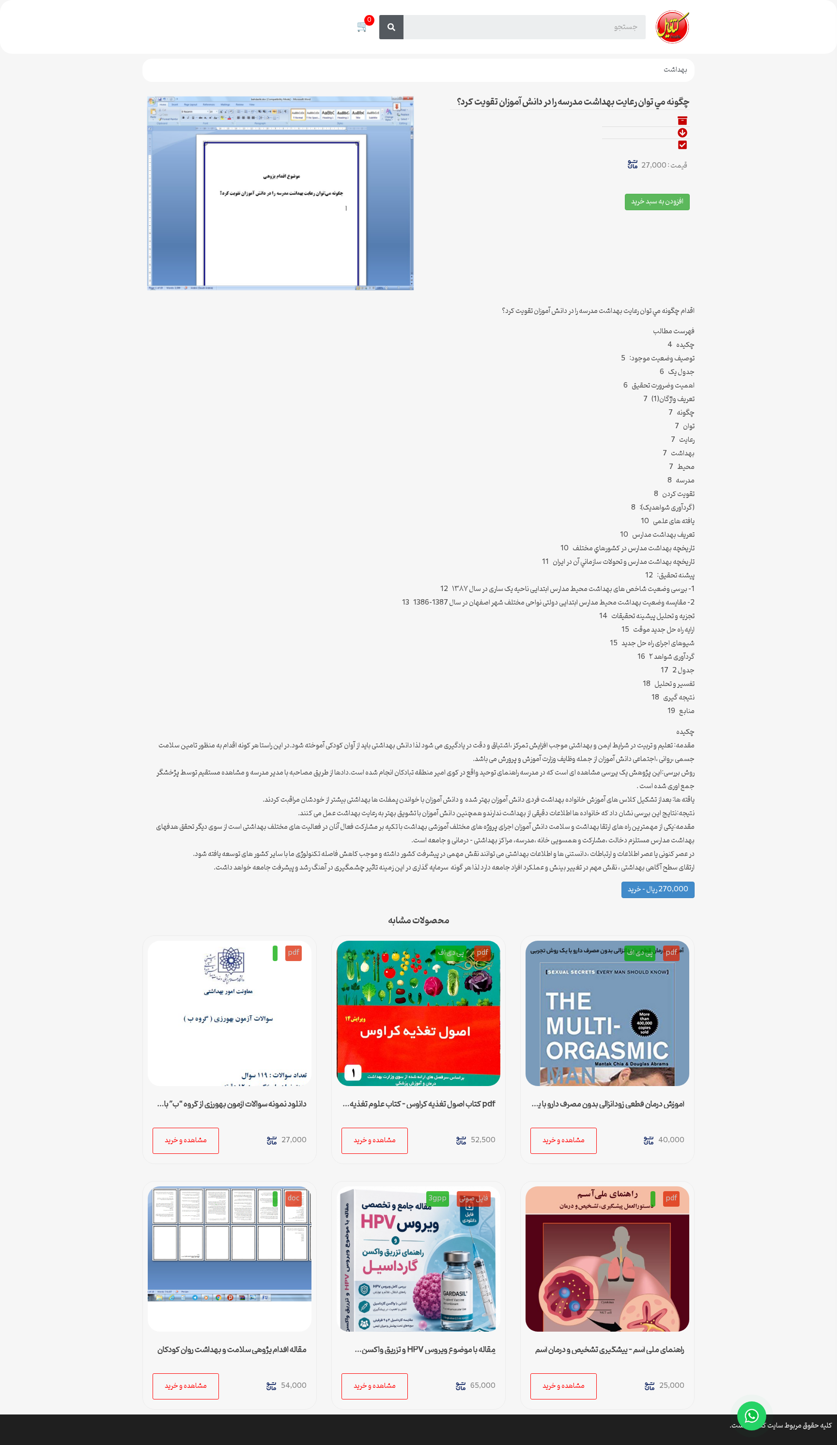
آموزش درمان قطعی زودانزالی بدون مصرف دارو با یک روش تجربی (607, 1108)
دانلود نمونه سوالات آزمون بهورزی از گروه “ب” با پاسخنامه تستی (235, 1108)
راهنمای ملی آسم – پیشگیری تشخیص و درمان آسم (609, 1350)
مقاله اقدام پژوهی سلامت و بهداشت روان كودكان (232, 1350)
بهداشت (675, 70)
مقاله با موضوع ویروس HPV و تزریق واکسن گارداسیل (429, 1354)
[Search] (391, 27)
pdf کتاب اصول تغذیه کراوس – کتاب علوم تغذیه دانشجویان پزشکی (423, 1108)
